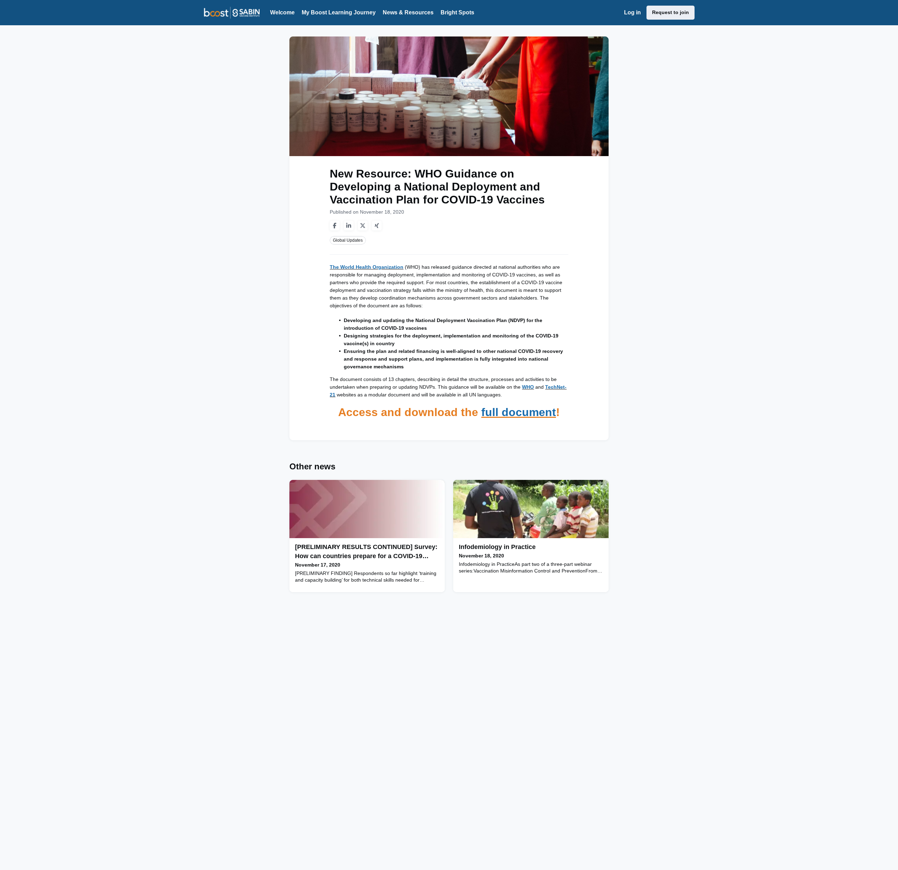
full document (518, 412)
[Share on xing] (377, 225)
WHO (528, 387)
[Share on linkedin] (349, 225)
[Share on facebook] (335, 225)
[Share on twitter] (363, 225)
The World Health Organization (366, 267)
